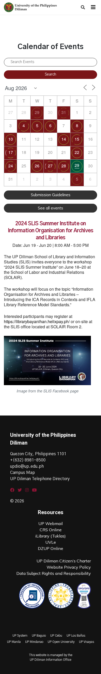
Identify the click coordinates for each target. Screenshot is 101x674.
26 (37, 166)
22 (77, 152)
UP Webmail (50, 523)
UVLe (50, 542)
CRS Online (51, 529)
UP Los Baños (76, 635)
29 (37, 112)
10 (10, 139)
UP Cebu (56, 635)
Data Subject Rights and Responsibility (53, 573)
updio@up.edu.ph (27, 466)
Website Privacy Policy (69, 567)
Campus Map (22, 473)
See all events (50, 208)
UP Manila (14, 641)
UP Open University (61, 641)
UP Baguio (39, 635)
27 (50, 166)
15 (77, 139)
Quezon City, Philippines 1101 (38, 454)
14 (63, 139)
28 (63, 166)
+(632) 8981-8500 (28, 460)
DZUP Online (50, 548)
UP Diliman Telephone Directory (40, 479)
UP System (19, 635)
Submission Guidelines (50, 194)
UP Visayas (86, 641)
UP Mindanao (34, 641)
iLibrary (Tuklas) (50, 536)
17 (10, 152)
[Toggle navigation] (93, 7)
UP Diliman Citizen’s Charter (64, 560)
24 (10, 166)
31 (63, 112)
